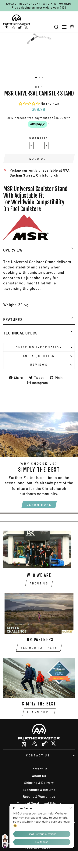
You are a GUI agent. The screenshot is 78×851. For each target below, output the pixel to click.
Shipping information (39, 347)
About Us (39, 583)
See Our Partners (39, 647)
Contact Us (38, 755)
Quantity (38, 137)
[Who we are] (39, 549)
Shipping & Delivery (39, 782)
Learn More (39, 504)
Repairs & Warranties (39, 796)
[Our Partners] (39, 613)
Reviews (39, 364)
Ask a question (39, 356)
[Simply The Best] (39, 678)
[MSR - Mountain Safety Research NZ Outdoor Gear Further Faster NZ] (26, 239)
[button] (30, 104)
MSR (39, 86)
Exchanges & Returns (39, 789)
